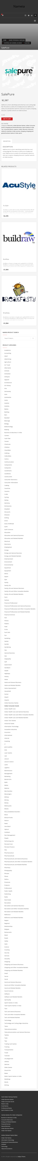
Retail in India (4, 1104)
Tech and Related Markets (12, 1017)
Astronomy (7, 391)
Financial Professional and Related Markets (17, 612)
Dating (6, 500)
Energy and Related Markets (12, 556)
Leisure (6, 759)
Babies (6, 409)
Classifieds (7, 450)
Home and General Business (12, 682)
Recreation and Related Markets (13, 911)
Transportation (8, 1050)
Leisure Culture (9, 762)
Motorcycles (7, 806)
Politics (6, 879)
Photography (8, 870)
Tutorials (7, 1055)
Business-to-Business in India (13, 432)
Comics (6, 459)
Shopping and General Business (13, 127)
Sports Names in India (28, 127)
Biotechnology (8, 426)
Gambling (7, 638)
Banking (6, 412)
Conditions (7, 473)
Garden (6, 644)
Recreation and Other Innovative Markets (16, 908)
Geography (7, 659)
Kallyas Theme (21, 1156)
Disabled (7, 509)
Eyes (5, 579)
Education (7, 532)
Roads (6, 938)
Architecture (8, 382)
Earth (6, 526)
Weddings (7, 1079)
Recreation (7, 903)
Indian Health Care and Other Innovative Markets (19, 715)
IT (4, 744)
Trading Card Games (10, 1044)
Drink (6, 521)
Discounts (10, 125)
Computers (7, 468)
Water (6, 1073)
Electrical (7, 541)
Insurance (7, 732)
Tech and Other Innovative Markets (14, 1014)
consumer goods (8, 129)
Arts (5, 388)
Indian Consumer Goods (11, 706)
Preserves (7, 882)
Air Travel (7, 365)
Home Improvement (10, 688)
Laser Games (8, 753)
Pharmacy (7, 867)
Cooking (6, 485)
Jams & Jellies (8, 747)
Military (6, 797)
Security (6, 953)
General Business (9, 653)
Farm (5, 597)
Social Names (4, 1106)
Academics (7, 350)
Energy (6, 550)
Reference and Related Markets (13, 917)
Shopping (7, 961)
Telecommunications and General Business (17, 1032)
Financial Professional (10, 603)
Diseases (7, 515)
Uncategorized (8, 1058)
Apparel (6, 379)
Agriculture (7, 362)
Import (6, 697)
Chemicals (7, 444)
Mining (6, 800)
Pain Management (9, 835)
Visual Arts (7, 1070)
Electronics (7, 544)
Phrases (6, 873)
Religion (6, 929)
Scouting (7, 950)
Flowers (6, 623)
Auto (5, 394)
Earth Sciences (8, 529)
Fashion (6, 600)
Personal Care (8, 844)
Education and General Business (14, 535)
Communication (9, 462)
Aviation (6, 403)
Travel (6, 1053)
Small (6, 973)
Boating (6, 429)
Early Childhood (9, 523)
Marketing (7, 776)
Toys (5, 1041)
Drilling (6, 518)
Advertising (7, 359)
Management (8, 773)
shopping (23, 131)
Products (7, 885)
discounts (25, 129)
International (8, 735)
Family (6, 582)
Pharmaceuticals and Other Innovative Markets (18, 861)
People (6, 838)
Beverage (7, 421)
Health (6, 670)
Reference (7, 914)
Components (8, 465)
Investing (7, 741)
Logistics (6, 767)
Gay (5, 650)
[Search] (33, 338)
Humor (6, 694)
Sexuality (7, 958)
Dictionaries (7, 506)
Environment (8, 562)
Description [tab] (6, 141)
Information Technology (11, 726)
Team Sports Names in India (12, 1005)
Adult (6, 356)
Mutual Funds (8, 817)
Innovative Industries (10, 729)
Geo (5, 656)
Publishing (7, 894)
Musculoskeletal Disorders (12, 812)
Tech (5, 1008)
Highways (7, 673)
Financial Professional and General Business (17, 606)
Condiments (8, 471)
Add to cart (7, 119)
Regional (7, 923)
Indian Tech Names (10, 720)
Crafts (6, 494)
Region (6, 920)
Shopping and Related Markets (13, 970)
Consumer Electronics (10, 479)
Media (6, 785)
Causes (6, 441)
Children (7, 447)
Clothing (6, 453)
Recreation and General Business (14, 906)
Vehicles (6, 1064)
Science (6, 947)
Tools (6, 1038)
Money (6, 803)
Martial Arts (7, 779)
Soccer (6, 976)
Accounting (7, 353)
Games (6, 641)
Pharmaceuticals (9, 856)
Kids (5, 750)
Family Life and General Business (14, 588)
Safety (6, 941)
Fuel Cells (7, 632)
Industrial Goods (9, 723)
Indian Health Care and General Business (16, 712)
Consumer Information (11, 482)
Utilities (6, 1061)
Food (5, 626)
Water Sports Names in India (12, 1076)
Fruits (6, 629)
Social (6, 979)
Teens (6, 1026)
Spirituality (7, 1000)
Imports (6, 700)
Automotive (7, 397)
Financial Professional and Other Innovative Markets (19, 609)
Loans (6, 764)
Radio (6, 897)
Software (7, 994)
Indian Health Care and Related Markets (16, 717)
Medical (6, 788)
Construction (8, 476)
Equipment (7, 571)
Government (8, 665)
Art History (7, 385)
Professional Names (6, 1108)
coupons (15, 129)
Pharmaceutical (9, 853)
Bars (5, 415)
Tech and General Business (12, 1011)
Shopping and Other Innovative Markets (16, 967)
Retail (6, 935)
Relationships (8, 926)
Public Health (8, 891)
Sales (6, 944)
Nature (6, 820)
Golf (5, 662)
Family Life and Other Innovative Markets (16, 591)
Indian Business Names (19, 125)
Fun (5, 635)
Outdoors (7, 832)
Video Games (8, 1067)
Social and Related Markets (12, 988)
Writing (6, 1085)
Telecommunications (10, 1029)
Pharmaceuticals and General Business (16, 859)
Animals (6, 371)
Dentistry (7, 503)
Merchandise (8, 791)
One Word (7, 826)
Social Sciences (8, 991)
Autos (6, 400)
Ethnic (6, 573)
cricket (20, 129)
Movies (6, 809)
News (6, 823)
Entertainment (8, 559)
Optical (6, 829)
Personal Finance (9, 847)
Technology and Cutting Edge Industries (16, 1023)
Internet (6, 738)
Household (7, 691)
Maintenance (8, 770)
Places (6, 876)
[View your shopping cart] (2, 15)
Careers (6, 435)
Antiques (7, 377)
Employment (8, 547)
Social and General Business (12, 982)
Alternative (7, 368)
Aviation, (6, 406)
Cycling (6, 497)
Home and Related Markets (12, 685)
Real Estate (7, 900)
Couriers (6, 491)
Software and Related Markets (13, 997)
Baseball (6, 418)
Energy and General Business (13, 553)
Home (6, 679)
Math (6, 782)
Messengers (8, 794)
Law (5, 756)
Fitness (6, 620)
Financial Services (9, 615)
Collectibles (7, 456)
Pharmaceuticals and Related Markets (15, 864)
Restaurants (8, 932)
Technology (7, 1020)
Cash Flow (7, 438)
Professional (8, 888)
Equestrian (7, 568)
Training (6, 1047)
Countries (7, 488)
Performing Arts (9, 841)
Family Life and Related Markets (13, 594)
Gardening (7, 647)
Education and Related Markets (13, 538)
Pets (5, 850)
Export (6, 576)
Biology (6, 424)
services (18, 131)
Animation (7, 374)
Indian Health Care (10, 709)
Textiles (6, 1035)
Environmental (8, 565)
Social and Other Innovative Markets (15, 985)
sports (20, 133)
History (6, 676)
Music (6, 814)
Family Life (7, 585)
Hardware (7, 668)
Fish (5, 618)
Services (6, 956)
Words (6, 1082)
